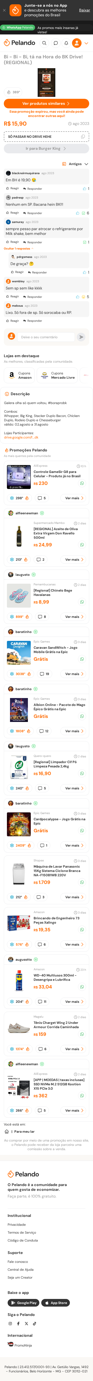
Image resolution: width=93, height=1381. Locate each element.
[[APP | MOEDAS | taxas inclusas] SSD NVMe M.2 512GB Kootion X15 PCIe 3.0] (19, 1097)
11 (45, 1001)
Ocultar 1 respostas (17, 248)
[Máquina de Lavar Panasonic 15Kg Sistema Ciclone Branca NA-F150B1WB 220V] (19, 884)
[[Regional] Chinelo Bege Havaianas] (19, 606)
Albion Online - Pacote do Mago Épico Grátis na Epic (59, 707)
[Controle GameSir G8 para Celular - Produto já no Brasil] (19, 487)
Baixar (84, 10)
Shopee (39, 860)
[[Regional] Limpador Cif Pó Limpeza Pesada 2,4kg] (19, 777)
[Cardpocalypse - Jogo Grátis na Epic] (19, 834)
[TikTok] (36, 1324)
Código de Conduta (23, 1240)
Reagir (14, 188)
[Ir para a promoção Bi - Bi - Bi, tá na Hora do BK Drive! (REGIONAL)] (46, 82)
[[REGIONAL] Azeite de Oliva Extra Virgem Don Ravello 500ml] (19, 546)
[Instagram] (12, 1324)
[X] (28, 1324)
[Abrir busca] (44, 43)
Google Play (26, 1303)
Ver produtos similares (43, 103)
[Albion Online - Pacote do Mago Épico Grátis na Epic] (19, 720)
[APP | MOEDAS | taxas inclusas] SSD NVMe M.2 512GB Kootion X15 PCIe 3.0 (59, 1084)
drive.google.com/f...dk (21, 437)
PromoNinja (23, 1345)
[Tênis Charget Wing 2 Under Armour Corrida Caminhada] (19, 1038)
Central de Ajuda (21, 1269)
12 (46, 731)
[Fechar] (5, 10)
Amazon (39, 912)
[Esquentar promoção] (27, 498)
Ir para (43, 148)
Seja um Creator (20, 1277)
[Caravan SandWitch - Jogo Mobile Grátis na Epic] (19, 663)
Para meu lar (24, 1131)
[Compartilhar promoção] (82, 483)
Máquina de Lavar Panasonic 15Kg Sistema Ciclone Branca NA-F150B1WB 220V (57, 870)
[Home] (7, 1131)
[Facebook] (20, 1324)
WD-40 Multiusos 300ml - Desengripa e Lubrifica (55, 977)
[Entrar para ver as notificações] (66, 43)
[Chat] (56, 43)
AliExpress (40, 466)
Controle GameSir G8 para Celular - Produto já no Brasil (57, 474)
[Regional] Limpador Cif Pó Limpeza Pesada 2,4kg (55, 764)
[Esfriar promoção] (12, 498)
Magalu (38, 1017)
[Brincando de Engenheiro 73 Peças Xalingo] (19, 934)
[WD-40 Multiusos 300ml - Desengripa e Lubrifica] (19, 991)
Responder (34, 189)
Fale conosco (18, 1261)
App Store (59, 1303)
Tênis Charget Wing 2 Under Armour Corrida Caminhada (56, 1024)
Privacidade (17, 1224)
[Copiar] (83, 136)
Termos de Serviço (22, 1232)
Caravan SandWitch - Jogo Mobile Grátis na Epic (56, 649)
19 (47, 674)
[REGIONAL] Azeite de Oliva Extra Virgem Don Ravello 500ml (56, 533)
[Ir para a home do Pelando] (19, 43)
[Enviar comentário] (81, 337)
